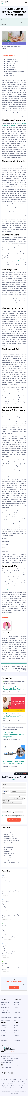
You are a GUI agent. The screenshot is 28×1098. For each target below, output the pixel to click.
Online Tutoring (4, 1005)
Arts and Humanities (6, 1033)
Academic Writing (5, 1007)
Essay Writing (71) (9, 853)
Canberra (16, 1035)
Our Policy (16, 1007)
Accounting (4, 1040)
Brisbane (16, 1033)
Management (4, 1025)
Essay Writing (4, 1010)
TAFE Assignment (5, 1012)
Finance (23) (7, 855)
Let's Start (14, 987)
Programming (4, 1038)
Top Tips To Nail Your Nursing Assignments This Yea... (13, 716)
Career (16, 1020)
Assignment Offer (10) (10, 838)
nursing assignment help (18, 260)
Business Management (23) (11, 840)
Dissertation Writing (6, 1017)
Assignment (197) (9, 836)
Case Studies (17, 1012)
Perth (15, 1028)
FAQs (15, 1010)
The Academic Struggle (11, 61)
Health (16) (7, 860)
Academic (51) (8, 832)
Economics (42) (8, 849)
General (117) (7, 858)
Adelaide (16, 1030)
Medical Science (5, 1028)
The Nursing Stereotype (12, 59)
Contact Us (17, 1005)
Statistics (3, 1043)
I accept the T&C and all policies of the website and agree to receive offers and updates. (14, 815)
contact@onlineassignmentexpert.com (12, 1065)
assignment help (9, 589)
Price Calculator (18, 1017)
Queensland (17, 1040)
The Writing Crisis (10, 63)
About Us (16, 1002)
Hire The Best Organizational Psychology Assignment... (13, 734)
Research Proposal (5, 1020)
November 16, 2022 (17, 46)
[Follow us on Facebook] (2, 1072)
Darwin (16, 1038)
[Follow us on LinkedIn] (12, 1072)
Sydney (16, 1025)
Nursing (6, 692)
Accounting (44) (8, 834)
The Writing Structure (11, 67)
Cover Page (4, 1015)
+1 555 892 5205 (7, 1062)
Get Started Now (14, 820)
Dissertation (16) (8, 847)
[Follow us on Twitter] (5, 1072)
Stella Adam (6, 46)
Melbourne (16, 1043)
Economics (3, 1035)
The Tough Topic (10, 65)
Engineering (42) (8, 851)
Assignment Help (5, 1002)
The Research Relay (10, 69)
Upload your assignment (7, 800)
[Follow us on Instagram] (9, 1072)
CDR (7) (6, 845)
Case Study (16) (8, 842)
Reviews (16, 1015)
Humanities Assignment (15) (11, 862)
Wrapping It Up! (9, 75)
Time (19, 796)
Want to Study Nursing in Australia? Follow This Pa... (13, 688)
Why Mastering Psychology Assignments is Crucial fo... (13, 762)
